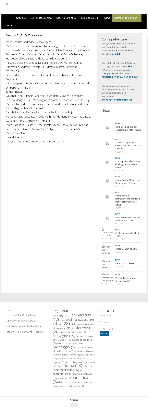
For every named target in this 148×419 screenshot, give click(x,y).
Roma (72, 365)
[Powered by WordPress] (17, 413)
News (107, 18)
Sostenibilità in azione (125, 18)
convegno (64, 335)
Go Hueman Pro (42, 413)
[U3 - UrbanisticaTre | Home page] (22, 7)
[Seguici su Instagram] (135, 411)
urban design (60, 378)
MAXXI (60, 343)
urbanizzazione (70, 382)
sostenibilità (62, 374)
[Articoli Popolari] (132, 116)
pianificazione (75, 351)
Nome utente (106, 315)
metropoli (69, 344)
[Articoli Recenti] (112, 116)
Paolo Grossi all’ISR (124, 263)
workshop (78, 386)
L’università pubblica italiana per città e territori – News (128, 145)
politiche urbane (70, 354)
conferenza (71, 329)
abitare (58, 315)
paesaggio (65, 347)
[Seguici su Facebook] (125, 411)
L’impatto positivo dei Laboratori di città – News (128, 128)
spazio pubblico (83, 374)
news (117, 123)
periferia (61, 351)
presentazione (87, 354)
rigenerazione (63, 362)
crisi (79, 336)
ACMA (67, 315)
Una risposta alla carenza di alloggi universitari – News (127, 164)
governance (60, 339)
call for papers (81, 319)
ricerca (82, 358)
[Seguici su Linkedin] (140, 411)
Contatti (10, 25)
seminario (67, 369)
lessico (80, 339)
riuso (59, 366)
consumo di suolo (73, 332)
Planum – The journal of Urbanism (24, 331)
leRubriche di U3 (89, 18)
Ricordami (107, 329)
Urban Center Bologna (126, 248)
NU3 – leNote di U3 (66, 18)
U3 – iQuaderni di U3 (41, 18)
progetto (72, 358)
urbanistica (70, 379)
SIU (82, 370)
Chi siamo (21, 18)
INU (71, 339)
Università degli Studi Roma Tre (23, 315)
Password (104, 322)
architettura (72, 317)
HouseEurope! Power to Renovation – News (127, 181)
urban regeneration (62, 386)
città (61, 323)
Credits (74, 399)
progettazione (60, 358)
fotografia (87, 336)
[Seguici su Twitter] (130, 411)
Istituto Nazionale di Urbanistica (23, 326)
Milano (79, 343)
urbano (86, 382)
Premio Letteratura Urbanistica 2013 (125, 279)
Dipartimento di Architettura (21, 320)
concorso (63, 328)
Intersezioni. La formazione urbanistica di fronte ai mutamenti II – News (127, 200)
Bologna (63, 320)
